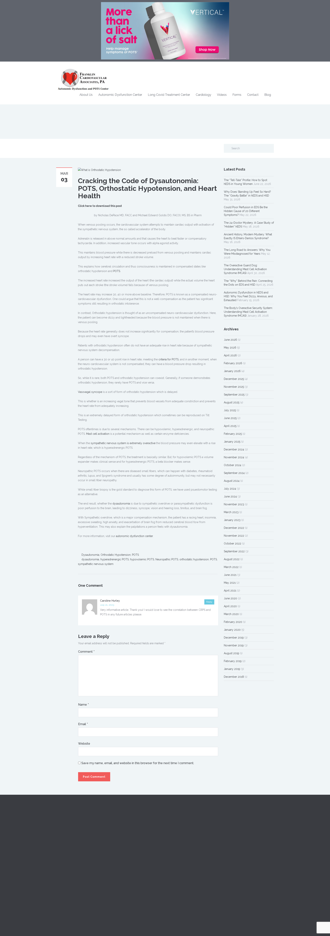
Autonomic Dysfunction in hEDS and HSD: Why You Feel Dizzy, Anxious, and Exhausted (248, 296)
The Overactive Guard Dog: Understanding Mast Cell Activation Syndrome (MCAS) (245, 269)
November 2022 (234, 535)
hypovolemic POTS (142, 559)
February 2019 (233, 661)
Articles (172, 844)
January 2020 (232, 629)
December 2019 (234, 637)
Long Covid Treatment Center (169, 95)
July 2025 (230, 410)
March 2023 (231, 512)
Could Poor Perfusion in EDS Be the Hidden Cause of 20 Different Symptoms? (246, 211)
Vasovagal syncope (90, 391)
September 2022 (234, 551)
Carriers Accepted (235, 827)
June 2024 (230, 496)
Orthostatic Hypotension (116, 554)
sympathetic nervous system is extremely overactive (123, 443)
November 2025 (234, 386)
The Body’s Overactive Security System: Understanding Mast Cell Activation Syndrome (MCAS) (248, 311)
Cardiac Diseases (122, 827)
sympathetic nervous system (95, 564)
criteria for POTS (169, 359)
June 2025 (230, 418)
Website (84, 743)
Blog (267, 95)
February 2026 (233, 363)
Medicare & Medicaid (237, 836)
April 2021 (230, 590)
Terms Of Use (232, 862)
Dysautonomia (90, 554)
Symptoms (119, 836)
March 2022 (231, 567)
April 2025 (230, 425)
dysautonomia (121, 503)
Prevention (118, 853)
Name (83, 704)
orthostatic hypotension (194, 559)
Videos (222, 95)
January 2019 (232, 668)
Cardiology (203, 95)
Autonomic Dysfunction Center (120, 95)
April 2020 (230, 606)
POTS (116, 271)
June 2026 (230, 339)
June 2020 (230, 598)
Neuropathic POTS (166, 559)
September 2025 (234, 394)
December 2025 (234, 378)
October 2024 (232, 465)
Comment (86, 651)
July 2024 (230, 488)
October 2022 (232, 543)
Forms (236, 95)
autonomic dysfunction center (134, 536)
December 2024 (234, 449)
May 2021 (230, 582)
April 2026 (230, 355)
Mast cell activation (97, 433)
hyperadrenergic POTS (114, 559)
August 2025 (231, 402)
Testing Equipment (179, 853)
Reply (209, 601)
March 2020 (231, 614)
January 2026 (232, 371)
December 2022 (234, 527)
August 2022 (231, 559)
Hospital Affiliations (235, 844)
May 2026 (230, 347)
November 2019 (234, 645)
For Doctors (175, 827)
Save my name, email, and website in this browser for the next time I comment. (137, 763)
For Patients (175, 836)
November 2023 (234, 504)
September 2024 (234, 472)
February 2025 (233, 433)
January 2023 (232, 520)
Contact (253, 95)
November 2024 (234, 457)
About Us (86, 95)
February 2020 (233, 621)
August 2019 (231, 653)
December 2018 (234, 676)
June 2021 (230, 574)
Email (83, 724)
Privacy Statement (235, 853)
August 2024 (231, 480)
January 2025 (232, 441)
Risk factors (119, 844)
